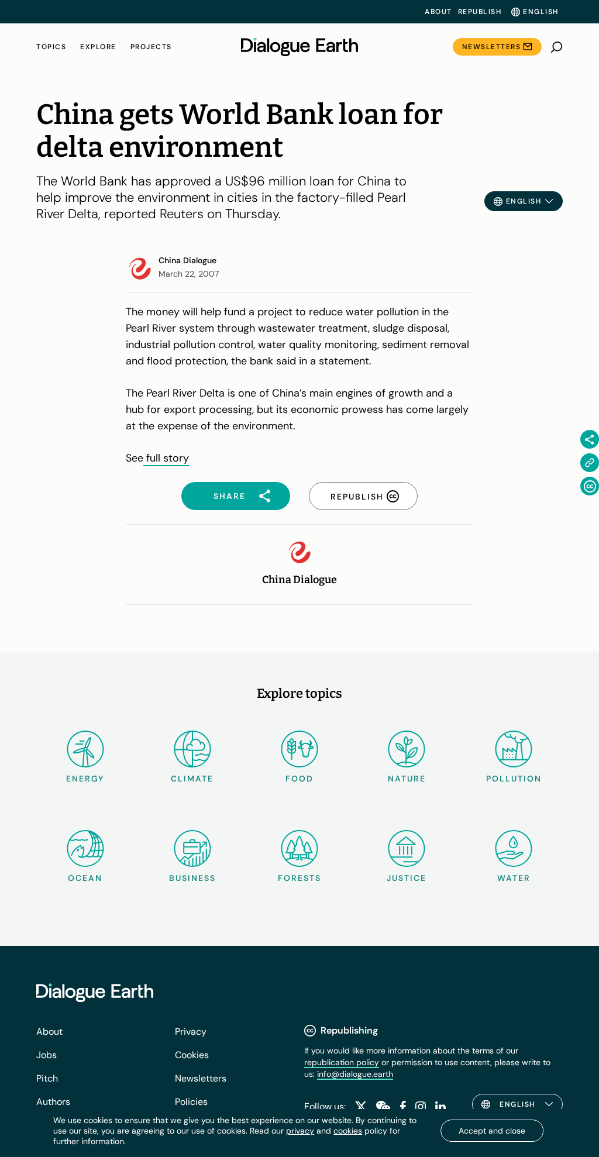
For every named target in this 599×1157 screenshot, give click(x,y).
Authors (53, 1102)
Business (192, 878)
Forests (299, 878)
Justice (406, 878)
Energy (85, 778)
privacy (300, 1130)
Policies (191, 1102)
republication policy (341, 1062)
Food (299, 778)
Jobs (46, 1055)
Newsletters (491, 46)
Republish (480, 12)
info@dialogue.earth (355, 1074)
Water (514, 878)
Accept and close (492, 1130)
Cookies (192, 1055)
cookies (347, 1130)
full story (166, 458)
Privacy (190, 1031)
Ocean (85, 878)
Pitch (47, 1078)
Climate (192, 778)
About (438, 12)
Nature (407, 778)
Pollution (514, 778)
